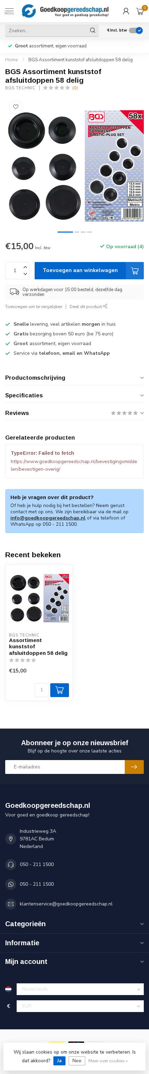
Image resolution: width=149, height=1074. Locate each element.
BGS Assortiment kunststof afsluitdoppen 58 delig (80, 60)
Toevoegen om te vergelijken (33, 306)
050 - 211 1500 (37, 864)
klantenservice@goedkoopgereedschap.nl (66, 904)
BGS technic (20, 88)
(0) (75, 88)
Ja (59, 1060)
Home (11, 60)
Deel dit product (86, 306)
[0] (140, 11)
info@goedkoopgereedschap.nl (48, 518)
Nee (76, 1060)
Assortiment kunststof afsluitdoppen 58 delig (38, 646)
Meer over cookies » (108, 1061)
